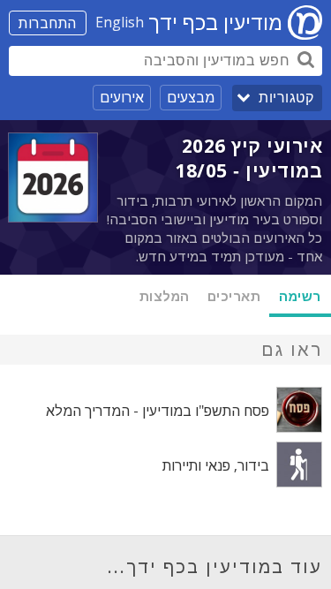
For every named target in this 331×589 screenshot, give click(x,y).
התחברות (48, 23)
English (119, 22)
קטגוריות (286, 97)
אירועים (122, 97)
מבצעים (190, 97)
